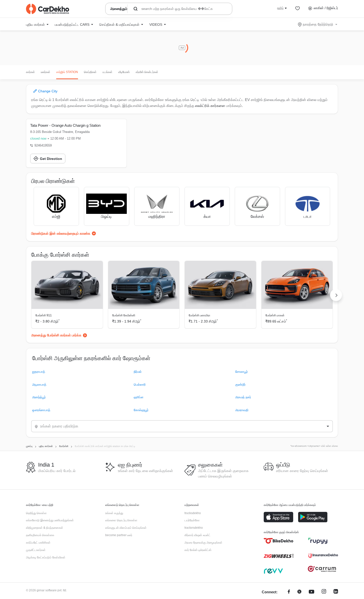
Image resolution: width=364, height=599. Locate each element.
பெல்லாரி (140, 384)
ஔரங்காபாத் (41, 410)
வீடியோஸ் (124, 72)
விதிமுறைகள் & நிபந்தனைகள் (44, 527)
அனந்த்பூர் (39, 397)
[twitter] (299, 592)
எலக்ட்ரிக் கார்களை (210, 105)
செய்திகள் (90, 72)
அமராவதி (241, 410)
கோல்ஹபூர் (141, 410)
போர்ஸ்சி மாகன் (275, 315)
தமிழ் (280, 8)
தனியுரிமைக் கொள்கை (40, 535)
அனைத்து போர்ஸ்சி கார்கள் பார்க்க (56, 335)
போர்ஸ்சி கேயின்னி (123, 315)
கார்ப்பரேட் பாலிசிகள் (38, 542)
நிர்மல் (138, 372)
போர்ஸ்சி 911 (43, 315)
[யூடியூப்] (311, 592)
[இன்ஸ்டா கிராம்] (324, 592)
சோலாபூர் (241, 372)
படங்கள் (107, 72)
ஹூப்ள (138, 397)
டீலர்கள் (45, 72)
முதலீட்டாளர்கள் (36, 550)
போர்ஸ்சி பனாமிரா (199, 315)
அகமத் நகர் (243, 397)
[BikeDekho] (278, 541)
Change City (47, 91)
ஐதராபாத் (38, 372)
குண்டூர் (240, 384)
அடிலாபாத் (39, 384)
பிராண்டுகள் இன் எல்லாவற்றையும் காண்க (60, 233)
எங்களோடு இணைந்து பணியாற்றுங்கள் (50, 520)
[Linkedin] (336, 592)
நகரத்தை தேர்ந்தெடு (318, 24)
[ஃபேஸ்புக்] (289, 592)
